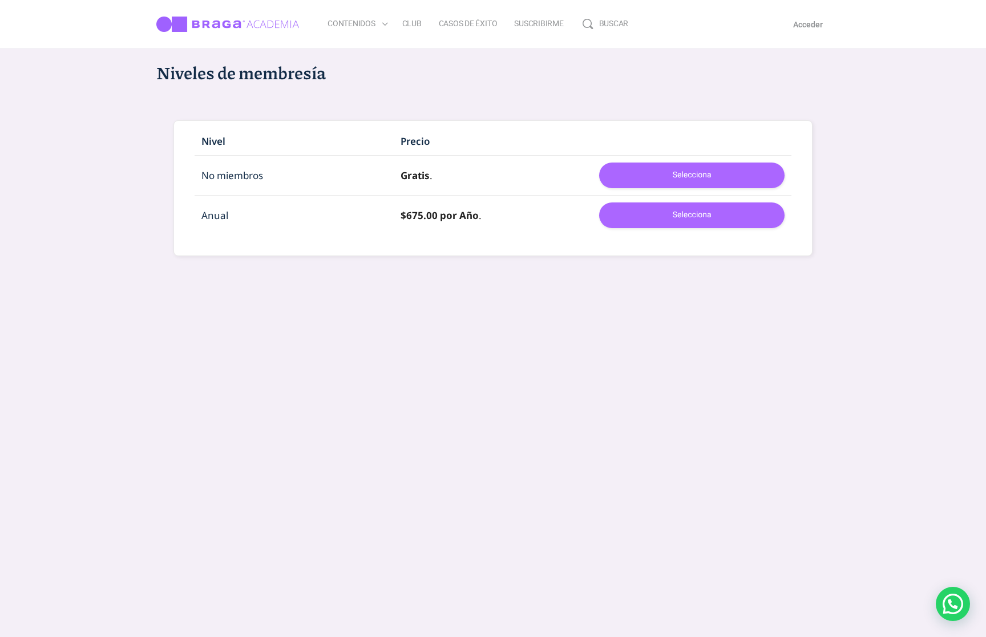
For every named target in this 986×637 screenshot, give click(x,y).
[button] (953, 604)
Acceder (808, 24)
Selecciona (692, 175)
